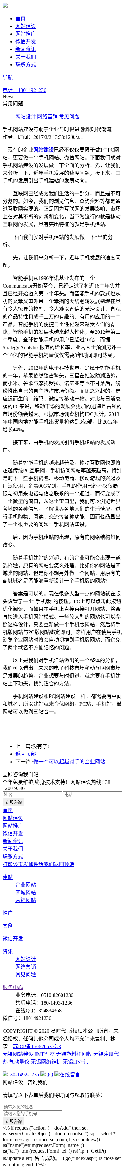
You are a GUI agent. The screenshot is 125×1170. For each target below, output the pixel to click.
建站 (8, 877)
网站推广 (25, 34)
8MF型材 (45, 1054)
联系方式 (25, 64)
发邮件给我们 (38, 864)
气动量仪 (19, 1062)
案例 (8, 926)
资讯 (8, 951)
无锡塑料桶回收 (74, 1054)
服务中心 (13, 987)
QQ (49, 1074)
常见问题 (69, 116)
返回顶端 (64, 864)
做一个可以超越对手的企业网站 (69, 761)
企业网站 (25, 885)
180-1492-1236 (23, 1074)
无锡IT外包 (75, 1062)
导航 (8, 77)
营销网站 (25, 900)
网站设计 (25, 116)
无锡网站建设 (18, 1054)
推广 (8, 913)
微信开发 (25, 41)
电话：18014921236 (24, 90)
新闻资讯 (25, 49)
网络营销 (47, 116)
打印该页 (13, 864)
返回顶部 (25, 754)
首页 (20, 18)
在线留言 (57, 90)
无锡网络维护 (46, 1062)
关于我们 (25, 57)
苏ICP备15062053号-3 (37, 1046)
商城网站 (25, 892)
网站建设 (25, 26)
